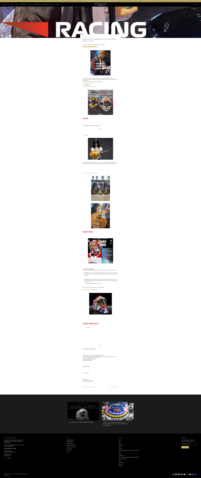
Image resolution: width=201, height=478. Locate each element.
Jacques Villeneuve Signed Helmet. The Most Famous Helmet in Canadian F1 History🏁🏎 (116, 424)
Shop (12, 4)
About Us (120, 448)
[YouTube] (9, 458)
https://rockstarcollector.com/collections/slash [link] (90, 173)
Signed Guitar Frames (70, 443)
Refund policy (69, 450)
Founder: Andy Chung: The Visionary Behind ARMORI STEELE (129, 457)
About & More (36, 4)
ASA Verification (121, 445)
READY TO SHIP (6, 4)
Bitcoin (29, 4)
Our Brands (22, 4)
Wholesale (120, 465)
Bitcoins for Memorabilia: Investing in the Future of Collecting (129, 450)
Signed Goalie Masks (70, 441)
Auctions (120, 446)
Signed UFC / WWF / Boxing (71, 446)
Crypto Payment (121, 455)
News (17, 4)
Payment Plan (121, 462)
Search (192, 4)
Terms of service (69, 448)
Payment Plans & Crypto (47, 4)
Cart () (196, 4)
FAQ (67, 452)
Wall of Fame (121, 464)
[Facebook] (4, 458)
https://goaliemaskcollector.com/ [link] (88, 381)
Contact (57, 4)
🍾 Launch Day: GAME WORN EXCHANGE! (81, 422)
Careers (120, 453)
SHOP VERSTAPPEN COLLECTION (90, 86)
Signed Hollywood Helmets (71, 445)
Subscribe (185, 447)
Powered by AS (6, 475)
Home (120, 441)
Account (187, 4)
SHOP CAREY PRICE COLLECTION (90, 289)
